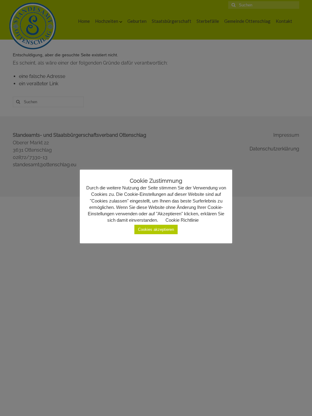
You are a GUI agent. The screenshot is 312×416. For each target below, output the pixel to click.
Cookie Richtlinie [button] (182, 220)
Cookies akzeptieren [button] (156, 229)
